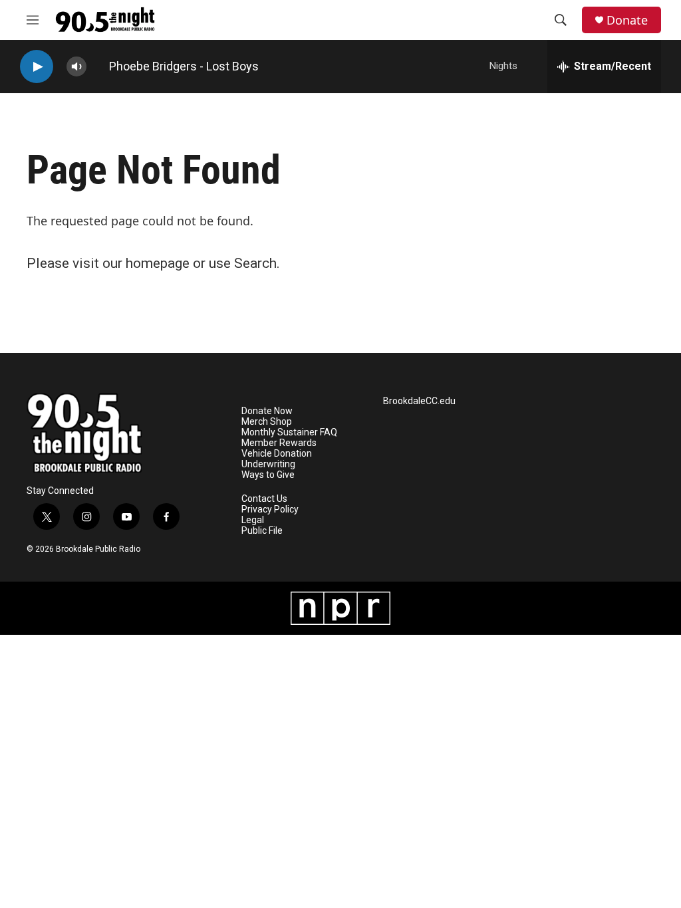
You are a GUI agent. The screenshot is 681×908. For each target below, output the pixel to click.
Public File (262, 531)
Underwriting (268, 464)
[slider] (98, 66)
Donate (627, 20)
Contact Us (264, 499)
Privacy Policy (270, 509)
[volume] (76, 67)
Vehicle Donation (276, 454)
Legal (252, 520)
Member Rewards (279, 443)
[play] (36, 66)
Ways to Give (268, 475)
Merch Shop (266, 422)
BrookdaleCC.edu (419, 401)
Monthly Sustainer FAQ (289, 432)
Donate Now (267, 411)
